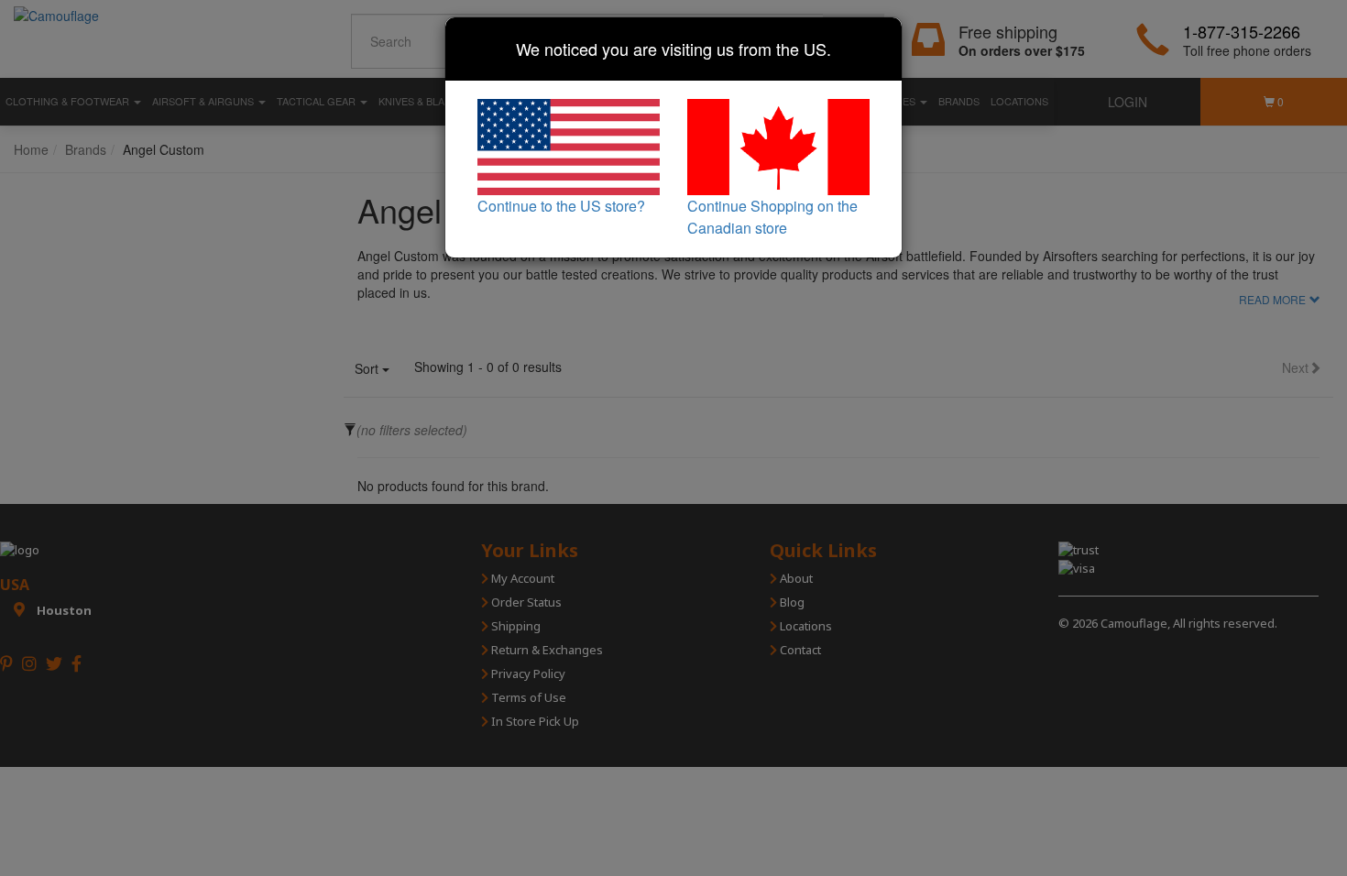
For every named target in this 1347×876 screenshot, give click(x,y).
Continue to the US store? (561, 205)
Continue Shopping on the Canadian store (772, 216)
